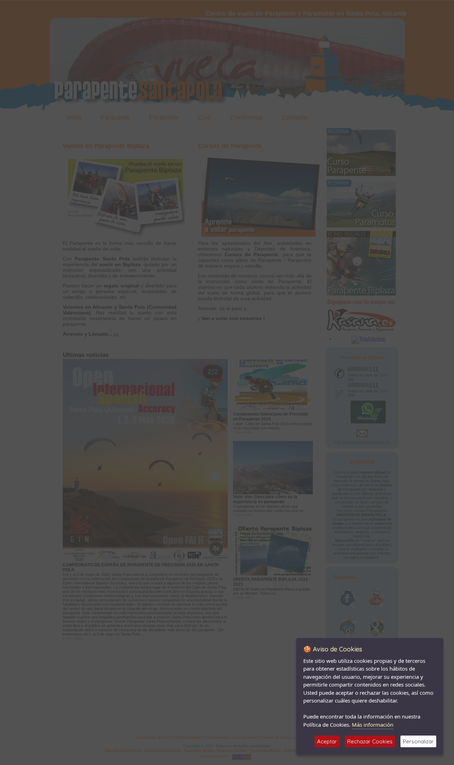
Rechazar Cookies (370, 741)
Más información (372, 724)
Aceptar (327, 741)
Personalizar (418, 741)
